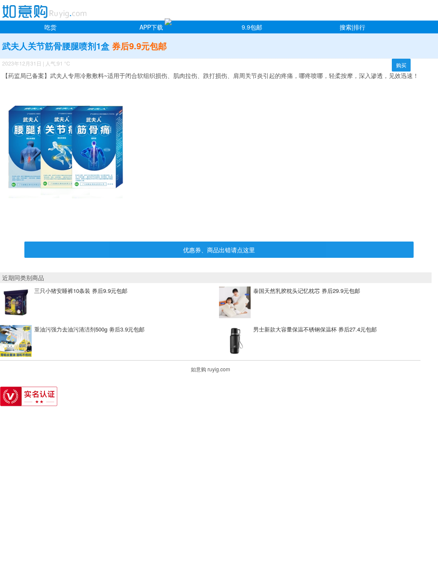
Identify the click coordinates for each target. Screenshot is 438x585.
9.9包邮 (252, 27)
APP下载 (151, 27)
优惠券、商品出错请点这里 (219, 249)
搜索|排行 (352, 27)
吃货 (50, 27)
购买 (401, 65)
